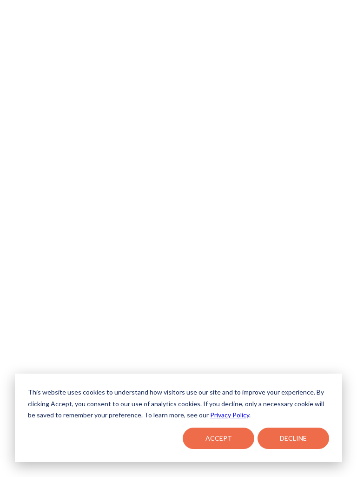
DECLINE (293, 438)
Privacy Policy (229, 415)
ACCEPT (218, 438)
